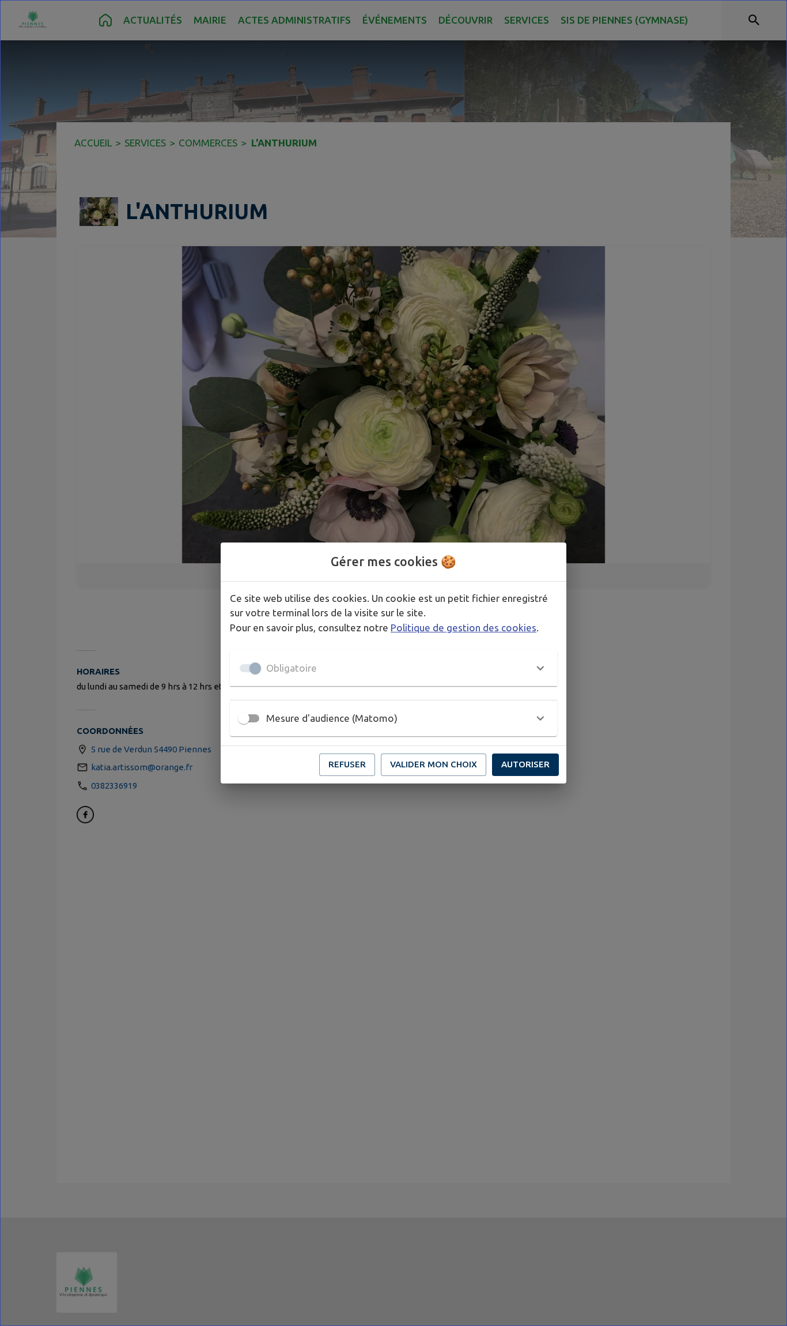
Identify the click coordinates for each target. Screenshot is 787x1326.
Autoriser (525, 764)
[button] (393, 668)
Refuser (347, 764)
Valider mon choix (433, 764)
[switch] (244, 718)
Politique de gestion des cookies (463, 627)
